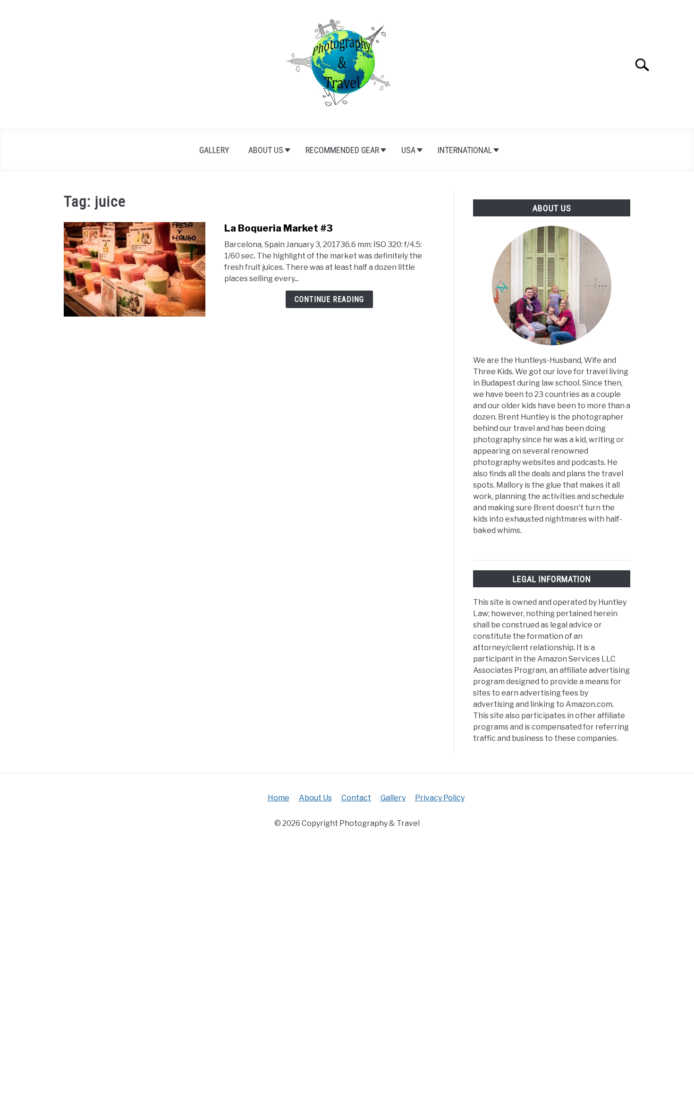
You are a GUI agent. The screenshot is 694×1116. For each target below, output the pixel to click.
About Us (265, 150)
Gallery (214, 150)
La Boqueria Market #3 (278, 228)
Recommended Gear (342, 150)
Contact (356, 797)
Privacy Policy (440, 797)
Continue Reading (329, 299)
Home (278, 797)
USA (408, 150)
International (465, 150)
